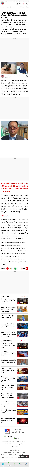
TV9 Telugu (22, 452)
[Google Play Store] (9, 437)
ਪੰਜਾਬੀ (26, 1)
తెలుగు (15, 1)
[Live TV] (23, 4)
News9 (6, 1)
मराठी (19, 1)
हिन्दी (2, 1)
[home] (1, 7)
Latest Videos (6, 340)
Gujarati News (4, 10)
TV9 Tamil (24, 455)
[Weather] (18, 4)
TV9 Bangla (11, 455)
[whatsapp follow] (15, 268)
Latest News (5, 296)
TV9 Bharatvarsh (7, 452)
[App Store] (18, 438)
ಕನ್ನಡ (11, 1)
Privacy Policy (19, 444)
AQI (20, 4)
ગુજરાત (17, 7)
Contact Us (6, 441)
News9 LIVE (17, 458)
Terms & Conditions (14, 447)
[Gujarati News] (2, 3)
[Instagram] (19, 432)
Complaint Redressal (10, 444)
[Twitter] (16, 432)
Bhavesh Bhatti (8, 76)
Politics (10, 10)
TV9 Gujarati (4, 216)
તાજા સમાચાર (6, 7)
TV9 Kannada (4, 455)
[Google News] (11, 268)
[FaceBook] (13, 432)
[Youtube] (7, 268)
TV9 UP (11, 458)
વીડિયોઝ (22, 7)
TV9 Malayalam (4, 458)
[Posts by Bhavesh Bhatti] (2, 76)
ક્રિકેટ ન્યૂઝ (12, 7)
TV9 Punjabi (18, 455)
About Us (12, 441)
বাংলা (23, 1)
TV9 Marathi (15, 452)
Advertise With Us (20, 441)
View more (23, 296)
